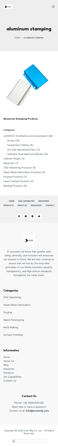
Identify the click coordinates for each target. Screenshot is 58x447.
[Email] (39, 216)
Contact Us (9, 380)
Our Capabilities (26, 201)
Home (11, 201)
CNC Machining (12, 297)
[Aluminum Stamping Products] (28, 87)
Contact (50, 205)
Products (9, 205)
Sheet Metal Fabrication (16, 304)
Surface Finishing (13, 334)
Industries (43, 201)
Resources (36, 205)
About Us (22, 205)
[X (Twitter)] (25, 216)
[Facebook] (19, 216)
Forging (7, 312)
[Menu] (53, 6)
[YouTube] (32, 216)
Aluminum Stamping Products (20, 119)
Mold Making (10, 327)
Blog (5, 364)
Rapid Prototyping (13, 319)
